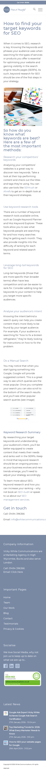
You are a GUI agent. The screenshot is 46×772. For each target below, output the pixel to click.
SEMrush (29, 187)
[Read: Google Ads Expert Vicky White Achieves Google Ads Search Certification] (5, 713)
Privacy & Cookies (13, 629)
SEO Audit (24, 492)
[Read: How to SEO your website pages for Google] (5, 742)
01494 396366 (24, 2)
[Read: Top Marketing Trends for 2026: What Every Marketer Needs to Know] (5, 728)
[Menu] (39, 10)
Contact (8, 618)
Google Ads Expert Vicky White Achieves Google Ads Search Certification (24, 715)
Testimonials (10, 623)
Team (6, 602)
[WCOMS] (19, 10)
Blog (6, 613)
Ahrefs (7, 191)
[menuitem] (33, 10)
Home (6, 597)
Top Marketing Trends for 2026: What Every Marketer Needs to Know (24, 730)
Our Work (9, 608)
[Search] (33, 10)
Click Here (17, 572)
